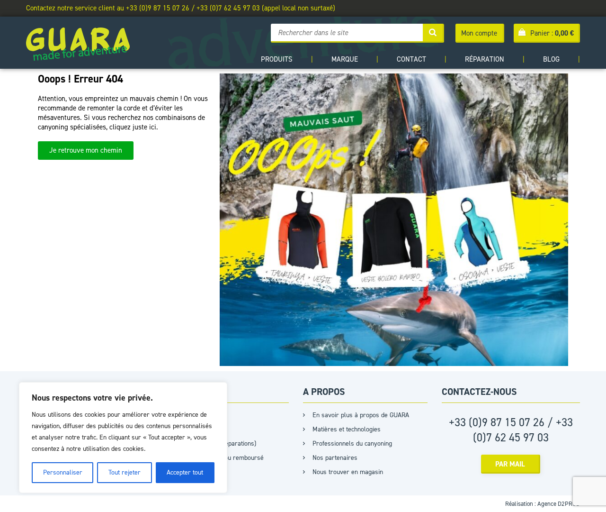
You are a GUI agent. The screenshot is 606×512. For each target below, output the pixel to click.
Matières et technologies (346, 429)
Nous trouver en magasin (347, 471)
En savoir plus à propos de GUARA (360, 415)
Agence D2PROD (558, 504)
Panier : (552, 33)
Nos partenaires (334, 457)
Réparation (484, 59)
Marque (344, 59)
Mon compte (479, 33)
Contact (411, 59)
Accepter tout (185, 472)
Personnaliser (62, 472)
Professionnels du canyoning (352, 443)
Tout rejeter (124, 472)
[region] (123, 437)
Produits (277, 59)
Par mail (510, 464)
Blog (551, 59)
